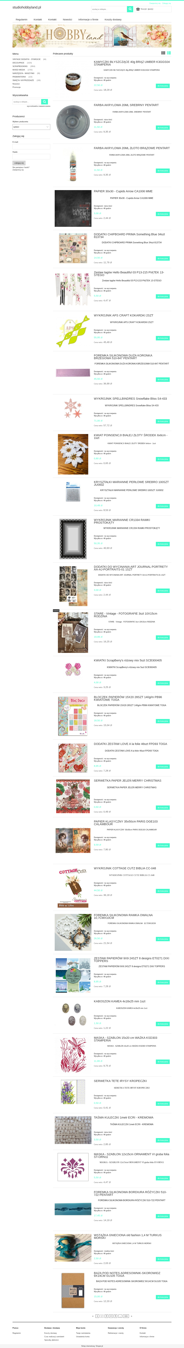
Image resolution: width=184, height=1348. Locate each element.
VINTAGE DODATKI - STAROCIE (27, 59)
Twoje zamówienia (83, 1333)
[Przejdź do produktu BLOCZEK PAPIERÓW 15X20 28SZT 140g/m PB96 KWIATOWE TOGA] (73, 716)
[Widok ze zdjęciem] (163, 53)
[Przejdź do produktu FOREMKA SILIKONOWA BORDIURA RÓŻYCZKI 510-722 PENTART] (73, 1209)
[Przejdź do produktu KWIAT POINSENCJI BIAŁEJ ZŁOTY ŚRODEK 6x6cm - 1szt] (73, 454)
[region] (92, 36)
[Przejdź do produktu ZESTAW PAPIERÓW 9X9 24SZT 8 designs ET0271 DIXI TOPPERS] (73, 975)
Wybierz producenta (20, 122)
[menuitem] (21, 20)
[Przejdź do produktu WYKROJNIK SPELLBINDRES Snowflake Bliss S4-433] (73, 408)
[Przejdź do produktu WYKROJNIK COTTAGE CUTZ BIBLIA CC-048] (73, 887)
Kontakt (143, 1333)
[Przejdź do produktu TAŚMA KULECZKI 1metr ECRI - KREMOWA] (73, 1130)
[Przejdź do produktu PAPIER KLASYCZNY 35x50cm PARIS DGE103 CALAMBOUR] (73, 840)
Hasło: (15, 152)
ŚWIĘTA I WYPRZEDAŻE (23, 80)
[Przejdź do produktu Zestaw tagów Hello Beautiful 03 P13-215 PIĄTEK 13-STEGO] (73, 289)
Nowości (16, 84)
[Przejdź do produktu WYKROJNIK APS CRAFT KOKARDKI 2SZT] (73, 331)
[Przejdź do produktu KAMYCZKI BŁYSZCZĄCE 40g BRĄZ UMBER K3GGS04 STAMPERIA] (73, 79)
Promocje (17, 87)
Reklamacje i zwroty (116, 1333)
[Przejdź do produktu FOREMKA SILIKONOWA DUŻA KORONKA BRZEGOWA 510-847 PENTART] (73, 372)
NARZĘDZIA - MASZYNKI (23, 73)
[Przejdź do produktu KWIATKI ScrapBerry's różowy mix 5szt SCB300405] (73, 669)
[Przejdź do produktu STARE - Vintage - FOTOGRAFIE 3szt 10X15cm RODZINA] (73, 632)
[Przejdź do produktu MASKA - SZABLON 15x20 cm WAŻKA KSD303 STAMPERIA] (73, 1055)
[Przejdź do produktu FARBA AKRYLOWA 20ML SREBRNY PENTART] (73, 122)
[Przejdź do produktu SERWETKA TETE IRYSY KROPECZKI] (73, 1092)
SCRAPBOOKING (20, 66)
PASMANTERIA (19, 77)
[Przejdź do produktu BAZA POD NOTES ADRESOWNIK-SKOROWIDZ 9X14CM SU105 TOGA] (73, 1290)
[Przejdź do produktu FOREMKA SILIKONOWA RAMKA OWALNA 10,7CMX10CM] (73, 932)
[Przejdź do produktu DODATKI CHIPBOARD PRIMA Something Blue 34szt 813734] (73, 248)
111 (126, 1316)
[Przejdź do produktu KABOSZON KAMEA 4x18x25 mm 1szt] (73, 1014)
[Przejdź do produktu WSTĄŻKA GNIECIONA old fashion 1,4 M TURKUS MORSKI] (73, 1248)
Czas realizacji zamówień (54, 1337)
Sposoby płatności (51, 1340)
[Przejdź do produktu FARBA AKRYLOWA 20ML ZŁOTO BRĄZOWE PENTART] (73, 165)
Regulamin (17, 1333)
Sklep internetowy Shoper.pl (92, 1346)
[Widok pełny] (169, 53)
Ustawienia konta (82, 1337)
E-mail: (15, 142)
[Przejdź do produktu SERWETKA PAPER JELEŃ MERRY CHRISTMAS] (73, 796)
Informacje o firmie (147, 1337)
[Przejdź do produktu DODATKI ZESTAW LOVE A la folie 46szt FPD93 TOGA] (73, 758)
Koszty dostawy (50, 1333)
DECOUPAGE (18, 63)
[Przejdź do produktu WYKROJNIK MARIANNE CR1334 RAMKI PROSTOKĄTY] (73, 539)
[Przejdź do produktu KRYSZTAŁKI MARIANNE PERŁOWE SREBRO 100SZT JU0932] (73, 491)
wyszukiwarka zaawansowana (38, 106)
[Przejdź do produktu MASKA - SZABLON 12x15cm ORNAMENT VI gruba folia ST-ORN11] (73, 1167)
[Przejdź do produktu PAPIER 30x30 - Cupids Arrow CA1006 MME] (73, 208)
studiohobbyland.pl (27, 7)
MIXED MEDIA (19, 70)
